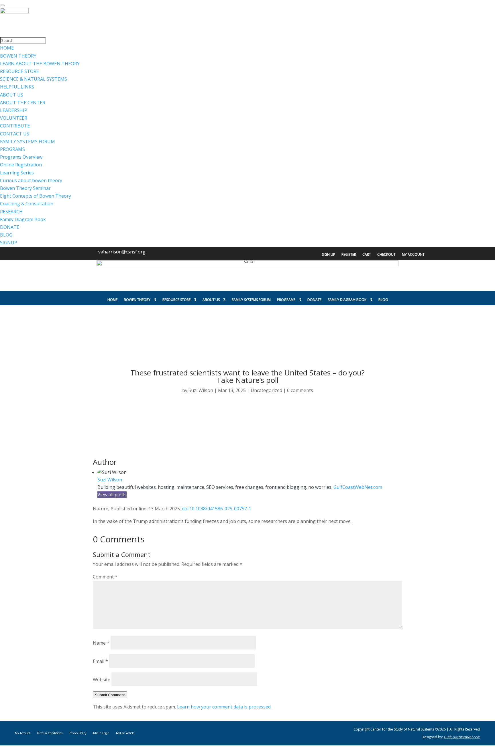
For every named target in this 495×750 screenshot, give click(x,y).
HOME (112, 299)
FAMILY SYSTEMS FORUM (251, 299)
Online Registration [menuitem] (21, 165)
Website (101, 679)
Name (101, 643)
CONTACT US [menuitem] (14, 134)
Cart (366, 255)
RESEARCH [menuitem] (11, 211)
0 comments (300, 390)
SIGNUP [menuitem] (8, 242)
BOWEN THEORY (137, 299)
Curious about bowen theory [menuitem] (31, 180)
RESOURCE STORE (176, 299)
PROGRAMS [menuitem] (12, 149)
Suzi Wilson (200, 390)
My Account (413, 255)
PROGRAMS (286, 299)
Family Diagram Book (347, 299)
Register (348, 255)
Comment (105, 577)
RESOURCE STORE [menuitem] (19, 71)
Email (100, 661)
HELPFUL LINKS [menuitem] (17, 87)
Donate (314, 299)
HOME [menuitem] (7, 48)
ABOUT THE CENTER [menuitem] (22, 102)
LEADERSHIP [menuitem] (13, 110)
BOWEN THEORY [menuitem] (18, 56)
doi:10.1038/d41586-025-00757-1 (216, 508)
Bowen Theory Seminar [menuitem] (25, 188)
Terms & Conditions (49, 733)
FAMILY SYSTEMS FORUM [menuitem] (27, 141)
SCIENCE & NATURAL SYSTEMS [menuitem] (33, 79)
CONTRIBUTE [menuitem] (15, 126)
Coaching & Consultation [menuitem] (26, 203)
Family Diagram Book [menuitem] (23, 219)
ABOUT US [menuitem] (11, 95)
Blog (383, 299)
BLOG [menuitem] (6, 235)
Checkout (386, 255)
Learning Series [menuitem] (17, 173)
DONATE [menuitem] (9, 227)
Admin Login (101, 733)
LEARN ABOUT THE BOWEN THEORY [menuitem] (40, 63)
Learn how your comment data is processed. (224, 707)
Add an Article (125, 733)
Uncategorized (266, 390)
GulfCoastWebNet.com (357, 487)
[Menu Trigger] (2, 5)
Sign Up (328, 255)
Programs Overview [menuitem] (21, 157)
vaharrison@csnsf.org (122, 252)
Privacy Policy (77, 733)
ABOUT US (211, 299)
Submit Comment (110, 694)
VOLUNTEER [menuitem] (13, 118)
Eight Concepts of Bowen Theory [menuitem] (35, 196)
